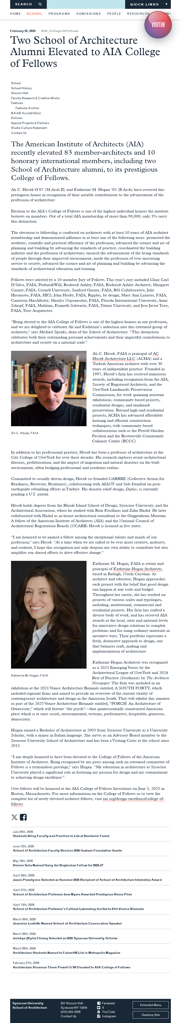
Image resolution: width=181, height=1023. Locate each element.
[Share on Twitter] (14, 818)
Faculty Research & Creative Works (35, 98)
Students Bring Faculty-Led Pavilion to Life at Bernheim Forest (61, 836)
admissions (88, 14)
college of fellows (64, 31)
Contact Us (18, 133)
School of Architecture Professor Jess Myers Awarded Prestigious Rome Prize (72, 894)
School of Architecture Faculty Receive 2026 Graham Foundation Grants (67, 850)
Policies (16, 118)
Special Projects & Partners (30, 123)
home (15, 14)
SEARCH (28, 4)
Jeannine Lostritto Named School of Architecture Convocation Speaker (67, 923)
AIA (44, 31)
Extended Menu (150, 1005)
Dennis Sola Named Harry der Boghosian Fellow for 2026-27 (58, 865)
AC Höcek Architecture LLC (125, 356)
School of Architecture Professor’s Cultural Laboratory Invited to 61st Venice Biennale (78, 909)
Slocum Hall (19, 93)
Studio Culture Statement (29, 128)
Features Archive (27, 108)
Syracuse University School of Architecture (29, 1005)
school (34, 14)
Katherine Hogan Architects (137, 568)
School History (21, 88)
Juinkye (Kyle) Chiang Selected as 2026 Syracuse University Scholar (65, 938)
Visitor (158, 25)
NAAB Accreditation (26, 113)
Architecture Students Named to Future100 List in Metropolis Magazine (66, 953)
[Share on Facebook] (23, 818)
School (16, 83)
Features (17, 103)
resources (138, 14)
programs (59, 14)
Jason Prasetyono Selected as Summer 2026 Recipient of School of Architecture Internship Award (87, 880)
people (114, 14)
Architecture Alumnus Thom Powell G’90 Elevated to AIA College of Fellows (71, 967)
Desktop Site (151, 1015)
